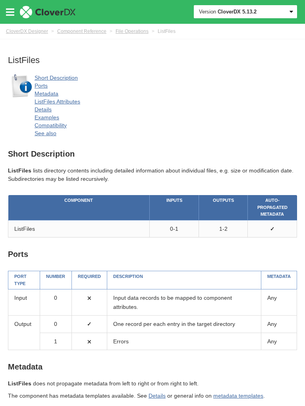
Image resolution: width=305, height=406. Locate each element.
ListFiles (167, 31)
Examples (47, 117)
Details (43, 109)
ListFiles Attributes (57, 101)
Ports (41, 85)
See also (45, 133)
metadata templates (238, 396)
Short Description (56, 78)
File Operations (132, 31)
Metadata (46, 93)
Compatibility (51, 125)
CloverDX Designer (27, 31)
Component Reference (81, 31)
